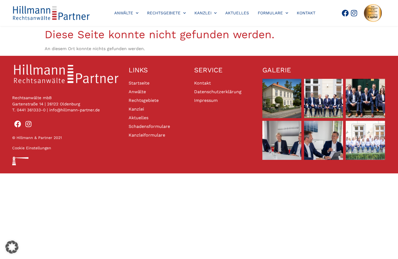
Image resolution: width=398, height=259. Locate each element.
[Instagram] (354, 13)
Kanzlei (202, 13)
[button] (12, 247)
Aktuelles (237, 13)
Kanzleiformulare (147, 135)
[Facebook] (345, 13)
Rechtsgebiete (164, 13)
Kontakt (306, 13)
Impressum (206, 100)
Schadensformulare (149, 126)
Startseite (139, 83)
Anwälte (123, 13)
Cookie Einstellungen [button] (31, 148)
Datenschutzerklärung (218, 91)
